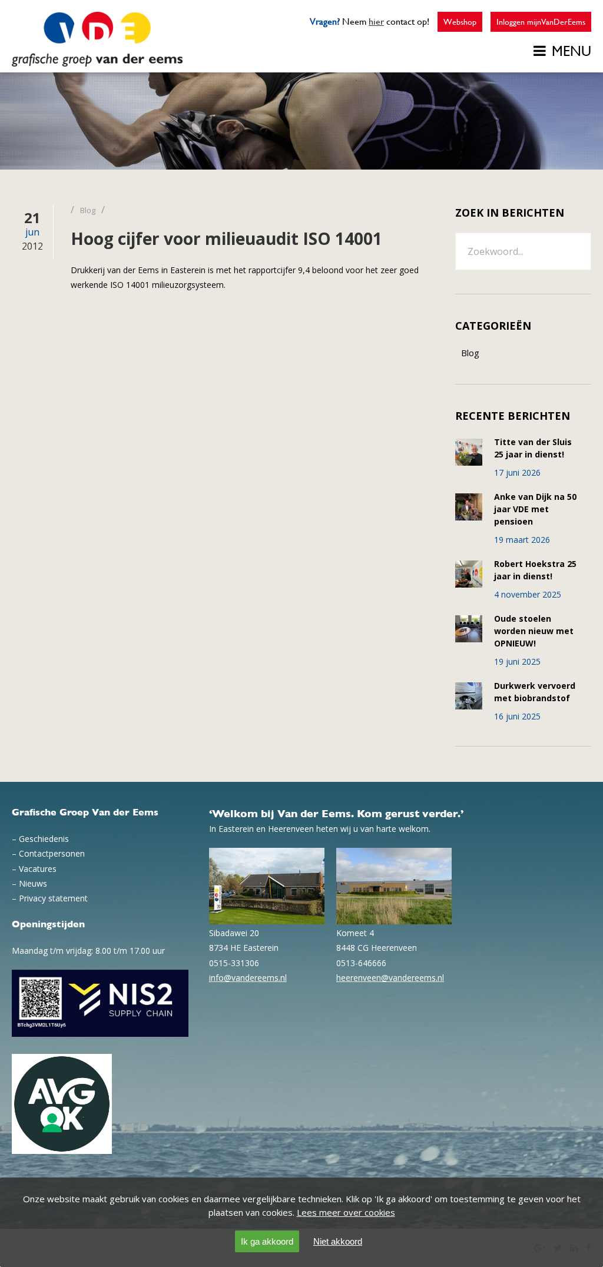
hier (376, 21)
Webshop (459, 21)
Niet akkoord (337, 1241)
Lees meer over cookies (346, 1212)
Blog (470, 353)
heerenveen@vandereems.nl (390, 977)
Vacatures (38, 868)
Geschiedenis (44, 838)
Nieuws (33, 883)
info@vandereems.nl (248, 977)
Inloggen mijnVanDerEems (540, 21)
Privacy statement (53, 898)
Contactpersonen (52, 853)
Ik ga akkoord (267, 1241)
